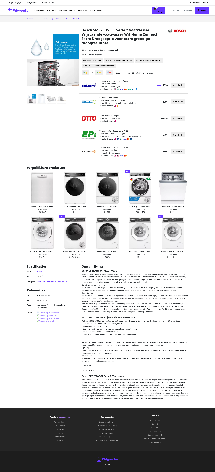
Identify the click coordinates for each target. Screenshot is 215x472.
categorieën (64, 417)
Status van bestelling (107, 429)
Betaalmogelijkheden (107, 437)
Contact (206, 3)
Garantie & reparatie (107, 433)
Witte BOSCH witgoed (92, 60)
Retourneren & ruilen (107, 422)
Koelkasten (62, 10)
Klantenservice (195, 3)
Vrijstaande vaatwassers (46, 282)
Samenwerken (155, 431)
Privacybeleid (149, 438)
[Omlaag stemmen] (98, 72)
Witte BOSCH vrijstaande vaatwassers (99, 66)
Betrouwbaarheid (155, 435)
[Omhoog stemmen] (85, 72)
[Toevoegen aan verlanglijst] (109, 72)
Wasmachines (39, 10)
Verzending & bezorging (107, 426)
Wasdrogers (51, 10)
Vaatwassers (82, 10)
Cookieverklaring (154, 442)
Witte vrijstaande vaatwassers (148, 60)
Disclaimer (161, 438)
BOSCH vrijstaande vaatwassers (119, 60)
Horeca (92, 10)
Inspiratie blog (154, 420)
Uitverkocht (178, 85)
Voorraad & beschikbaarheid (107, 440)
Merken (100, 10)
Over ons (154, 428)
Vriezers (72, 10)
